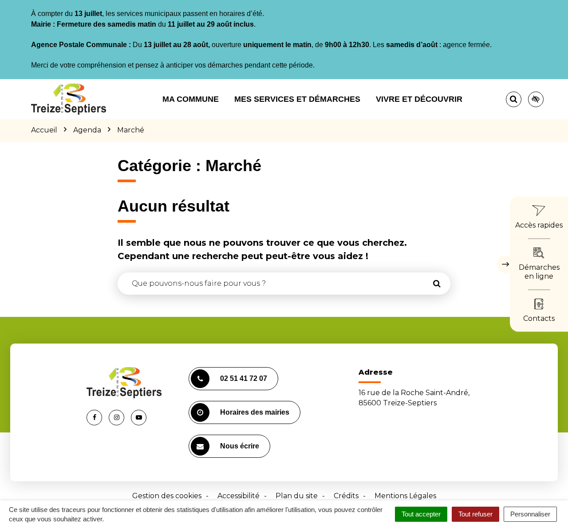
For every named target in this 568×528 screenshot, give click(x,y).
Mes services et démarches (297, 99)
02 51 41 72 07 (243, 378)
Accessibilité (238, 496)
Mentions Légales (405, 496)
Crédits (346, 496)
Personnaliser (530, 514)
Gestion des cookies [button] (166, 496)
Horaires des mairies (254, 412)
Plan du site (297, 496)
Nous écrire (239, 446)
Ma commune (190, 99)
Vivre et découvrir (419, 99)
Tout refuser (475, 514)
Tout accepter (421, 514)
